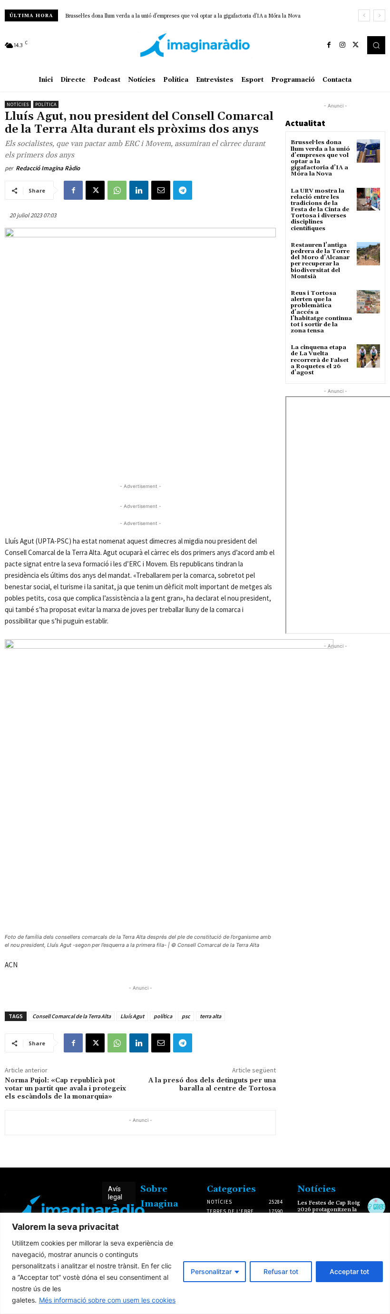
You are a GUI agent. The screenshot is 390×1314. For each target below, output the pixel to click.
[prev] (364, 15)
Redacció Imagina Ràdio (48, 168)
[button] (376, 45)
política (163, 1016)
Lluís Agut (132, 1016)
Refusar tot (280, 1271)
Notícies (18, 104)
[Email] (160, 190)
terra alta (210, 1016)
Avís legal (115, 1193)
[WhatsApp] (117, 190)
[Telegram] (182, 190)
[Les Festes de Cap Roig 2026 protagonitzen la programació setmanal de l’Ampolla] (376, 1207)
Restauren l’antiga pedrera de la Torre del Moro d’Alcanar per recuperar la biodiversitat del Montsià (320, 261)
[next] (379, 15)
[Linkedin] (138, 190)
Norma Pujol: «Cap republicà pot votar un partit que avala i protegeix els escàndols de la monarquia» (65, 1088)
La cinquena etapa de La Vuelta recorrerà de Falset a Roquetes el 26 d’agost (320, 360)
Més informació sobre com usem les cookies (107, 1300)
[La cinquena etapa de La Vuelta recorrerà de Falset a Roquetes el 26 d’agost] (368, 356)
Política (46, 104)
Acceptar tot (349, 1271)
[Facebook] (329, 45)
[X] (355, 45)
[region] (195, 1263)
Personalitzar (211, 1271)
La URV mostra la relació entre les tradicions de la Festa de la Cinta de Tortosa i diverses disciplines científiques (320, 209)
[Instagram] (342, 45)
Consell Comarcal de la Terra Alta (71, 1016)
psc (186, 1016)
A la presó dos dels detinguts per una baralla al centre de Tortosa (212, 1084)
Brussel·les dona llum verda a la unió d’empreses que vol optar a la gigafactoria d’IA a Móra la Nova (183, 16)
